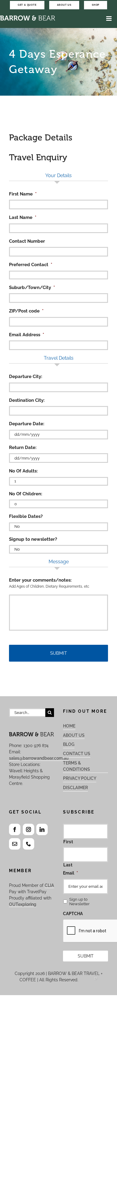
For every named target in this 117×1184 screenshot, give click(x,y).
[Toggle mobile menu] (109, 18)
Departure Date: (26, 423)
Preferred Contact (30, 264)
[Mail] (14, 844)
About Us (74, 735)
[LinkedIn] (42, 829)
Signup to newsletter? (33, 539)
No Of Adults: (23, 471)
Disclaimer (75, 787)
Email (70, 873)
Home (69, 726)
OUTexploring (22, 904)
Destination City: (27, 400)
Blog (68, 744)
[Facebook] (14, 829)
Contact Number (27, 241)
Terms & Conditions (76, 766)
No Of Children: (25, 494)
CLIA (49, 885)
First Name (23, 194)
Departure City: (25, 376)
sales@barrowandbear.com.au (39, 758)
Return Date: (23, 447)
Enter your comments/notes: (40, 580)
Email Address (26, 334)
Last (68, 865)
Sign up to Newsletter (79, 901)
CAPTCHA (73, 913)
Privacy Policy (79, 778)
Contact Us (76, 753)
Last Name (22, 217)
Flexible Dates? (26, 516)
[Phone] (28, 844)
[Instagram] (28, 829)
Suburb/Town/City (32, 287)
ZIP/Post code (26, 311)
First (68, 841)
